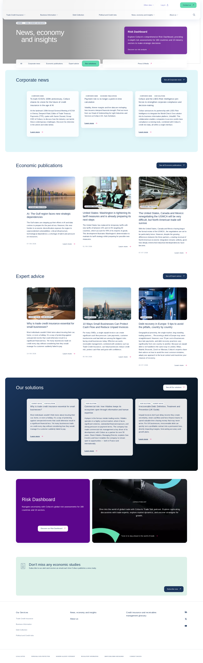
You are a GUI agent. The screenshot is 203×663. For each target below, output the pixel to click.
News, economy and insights (83, 612)
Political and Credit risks (25, 635)
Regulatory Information (89, 656)
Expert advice (74, 63)
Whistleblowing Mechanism (114, 656)
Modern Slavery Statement (65, 656)
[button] (15, 15)
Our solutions (90, 63)
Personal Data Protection (40, 656)
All (21, 63)
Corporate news (34, 63)
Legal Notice (20, 656)
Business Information (24, 624)
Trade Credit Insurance (24, 618)
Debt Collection (21, 630)
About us (74, 619)
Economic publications (54, 63)
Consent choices (136, 656)
